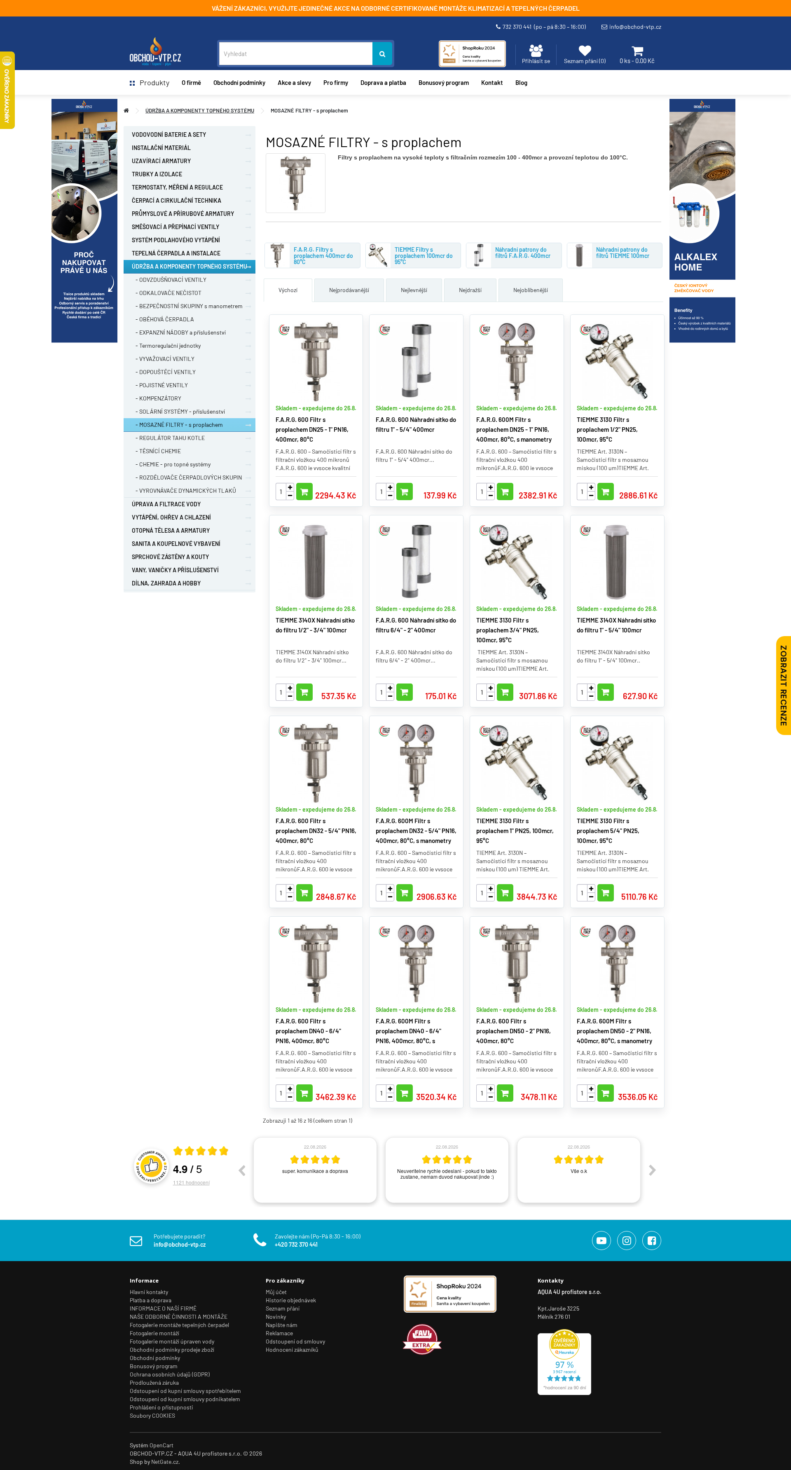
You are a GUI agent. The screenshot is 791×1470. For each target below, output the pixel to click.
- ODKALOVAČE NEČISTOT (166, 292)
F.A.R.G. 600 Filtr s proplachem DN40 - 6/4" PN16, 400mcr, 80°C (308, 1030)
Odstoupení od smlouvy (295, 1341)
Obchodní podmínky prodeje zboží (172, 1349)
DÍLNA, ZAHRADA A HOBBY (166, 583)
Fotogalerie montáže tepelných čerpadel (179, 1324)
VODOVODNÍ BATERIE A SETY (169, 134)
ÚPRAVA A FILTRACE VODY (166, 504)
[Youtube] (601, 1240)
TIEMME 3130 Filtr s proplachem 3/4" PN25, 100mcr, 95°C (507, 630)
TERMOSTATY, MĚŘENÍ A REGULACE (177, 187)
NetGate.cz (164, 1461)
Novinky (276, 1316)
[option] (315, 1170)
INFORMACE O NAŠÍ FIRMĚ (163, 1308)
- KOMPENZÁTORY (156, 398)
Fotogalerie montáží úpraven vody (172, 1341)
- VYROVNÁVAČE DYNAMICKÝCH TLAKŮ (184, 490)
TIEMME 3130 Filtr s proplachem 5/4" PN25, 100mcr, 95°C (608, 830)
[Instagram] (626, 1240)
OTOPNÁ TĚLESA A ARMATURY (171, 530)
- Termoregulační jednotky (166, 345)
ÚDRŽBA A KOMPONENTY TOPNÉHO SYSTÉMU (199, 110)
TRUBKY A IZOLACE (157, 174)
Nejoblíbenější (530, 289)
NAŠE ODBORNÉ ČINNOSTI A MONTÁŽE (178, 1316)
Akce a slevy (294, 82)
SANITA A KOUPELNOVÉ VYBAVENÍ (176, 543)
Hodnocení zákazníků (292, 1349)
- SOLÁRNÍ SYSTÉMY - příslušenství (178, 411)
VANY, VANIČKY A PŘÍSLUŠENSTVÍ (175, 569)
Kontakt (492, 82)
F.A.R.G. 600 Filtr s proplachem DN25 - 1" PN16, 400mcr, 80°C (312, 429)
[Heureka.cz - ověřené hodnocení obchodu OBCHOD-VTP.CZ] (564, 1361)
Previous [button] (241, 1170)
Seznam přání (283, 1308)
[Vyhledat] (382, 53)
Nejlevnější (414, 289)
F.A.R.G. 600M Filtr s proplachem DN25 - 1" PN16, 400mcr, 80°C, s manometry (514, 429)
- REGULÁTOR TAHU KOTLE (168, 437)
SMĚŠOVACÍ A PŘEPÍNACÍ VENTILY (175, 226)
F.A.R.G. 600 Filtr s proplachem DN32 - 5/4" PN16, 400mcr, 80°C (316, 830)
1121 (191, 1182)
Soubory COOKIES (152, 1415)
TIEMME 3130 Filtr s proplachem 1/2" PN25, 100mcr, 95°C (607, 429)
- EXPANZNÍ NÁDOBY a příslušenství (179, 332)
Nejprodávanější (349, 289)
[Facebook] (651, 1240)
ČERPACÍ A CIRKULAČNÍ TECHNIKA (176, 200)
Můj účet (276, 1291)
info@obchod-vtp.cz (635, 26)
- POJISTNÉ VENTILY (160, 385)
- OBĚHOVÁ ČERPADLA (163, 319)
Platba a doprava (150, 1300)
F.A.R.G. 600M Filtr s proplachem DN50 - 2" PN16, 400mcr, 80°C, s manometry (614, 1030)
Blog (521, 82)
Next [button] (652, 1170)
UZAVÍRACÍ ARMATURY (161, 160)
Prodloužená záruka (154, 1382)
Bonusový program (444, 82)
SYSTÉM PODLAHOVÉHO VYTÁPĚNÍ (176, 239)
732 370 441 (544, 26)
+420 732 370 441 (296, 1244)
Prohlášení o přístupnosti (161, 1407)
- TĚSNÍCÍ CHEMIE (156, 450)
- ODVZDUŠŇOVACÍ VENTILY (169, 279)
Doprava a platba (383, 82)
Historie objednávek (291, 1300)
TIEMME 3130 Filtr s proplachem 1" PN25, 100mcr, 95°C (515, 830)
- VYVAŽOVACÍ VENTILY (163, 358)
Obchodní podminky (239, 82)
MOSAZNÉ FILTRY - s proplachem (309, 110)
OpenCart (161, 1445)
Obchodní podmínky (155, 1357)
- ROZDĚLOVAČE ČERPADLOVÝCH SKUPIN (187, 477)
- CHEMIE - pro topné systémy (171, 464)
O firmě (191, 82)
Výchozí (287, 289)
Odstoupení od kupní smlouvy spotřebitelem (185, 1390)
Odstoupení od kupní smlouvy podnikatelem (185, 1398)
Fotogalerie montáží (154, 1333)
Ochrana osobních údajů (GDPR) (170, 1374)
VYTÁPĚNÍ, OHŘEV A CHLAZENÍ (171, 517)
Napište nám (281, 1324)
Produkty (152, 82)
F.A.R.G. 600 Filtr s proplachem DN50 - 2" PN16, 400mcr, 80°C (513, 1030)
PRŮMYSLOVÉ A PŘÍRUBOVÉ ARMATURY (183, 213)
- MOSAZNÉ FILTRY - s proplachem (177, 424)
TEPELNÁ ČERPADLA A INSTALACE (176, 253)
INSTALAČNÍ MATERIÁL (161, 147)
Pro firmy (335, 82)
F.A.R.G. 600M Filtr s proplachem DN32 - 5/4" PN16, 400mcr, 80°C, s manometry (416, 830)
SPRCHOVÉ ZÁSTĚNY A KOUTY (170, 556)
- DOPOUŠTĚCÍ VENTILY (164, 371)
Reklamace (279, 1333)
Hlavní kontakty (149, 1291)
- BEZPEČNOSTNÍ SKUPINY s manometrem (187, 305)
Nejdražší (470, 289)
